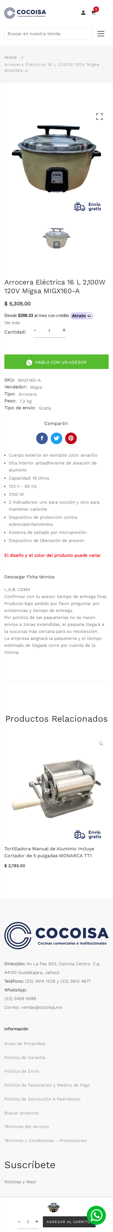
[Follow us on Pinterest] (71, 438)
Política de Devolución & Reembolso (42, 1099)
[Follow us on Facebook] (42, 438)
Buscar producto (21, 1113)
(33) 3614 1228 (40, 981)
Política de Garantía (24, 1057)
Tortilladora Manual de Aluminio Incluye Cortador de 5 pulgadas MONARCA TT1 (49, 852)
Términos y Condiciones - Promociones (45, 1140)
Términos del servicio (26, 1126)
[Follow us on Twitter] (56, 438)
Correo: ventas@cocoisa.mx (33, 1007)
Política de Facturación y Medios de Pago (47, 1085)
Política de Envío (21, 1071)
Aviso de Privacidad (24, 1043)
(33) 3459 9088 (20, 998)
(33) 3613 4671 (75, 981)
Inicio (10, 57)
